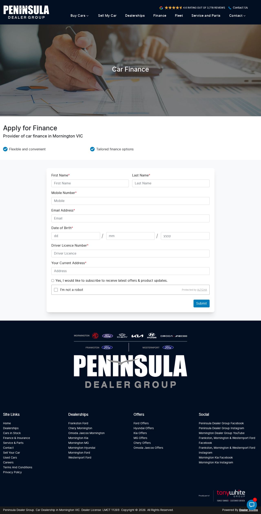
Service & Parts (13, 442)
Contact (236, 15)
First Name (60, 175)
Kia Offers (140, 433)
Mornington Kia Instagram (216, 462)
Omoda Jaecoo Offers (148, 447)
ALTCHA (202, 290)
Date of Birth (62, 228)
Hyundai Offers (144, 428)
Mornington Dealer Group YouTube (221, 433)
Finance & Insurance (16, 438)
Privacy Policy (12, 472)
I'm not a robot (71, 289)
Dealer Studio (248, 510)
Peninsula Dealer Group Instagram (221, 428)
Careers (8, 462)
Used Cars (10, 457)
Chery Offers (142, 442)
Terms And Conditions (17, 467)
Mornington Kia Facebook (216, 457)
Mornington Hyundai (81, 447)
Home (7, 423)
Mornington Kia (78, 438)
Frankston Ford (78, 423)
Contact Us (240, 7)
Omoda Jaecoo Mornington (86, 433)
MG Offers (140, 438)
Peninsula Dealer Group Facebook (221, 423)
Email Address (63, 210)
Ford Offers (141, 423)
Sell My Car (107, 15)
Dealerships (135, 15)
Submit (201, 303)
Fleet (179, 15)
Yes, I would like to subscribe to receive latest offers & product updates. (111, 280)
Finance (159, 15)
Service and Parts (206, 15)
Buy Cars (78, 15)
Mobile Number (64, 193)
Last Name (141, 175)
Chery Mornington (80, 428)
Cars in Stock (12, 433)
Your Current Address (68, 263)
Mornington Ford (79, 452)
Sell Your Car (11, 452)
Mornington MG (78, 442)
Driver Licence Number (69, 245)
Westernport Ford (79, 457)
